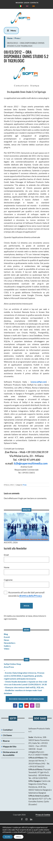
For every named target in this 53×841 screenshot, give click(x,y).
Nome (6, 567)
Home (10, 38)
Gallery (7, 646)
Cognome (8, 580)
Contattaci (7, 730)
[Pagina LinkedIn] (21, 705)
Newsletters (9, 643)
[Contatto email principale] (38, 705)
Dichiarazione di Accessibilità (10, 753)
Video (6, 648)
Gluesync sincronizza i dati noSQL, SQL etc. (24, 687)
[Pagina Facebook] (15, 705)
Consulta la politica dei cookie (39, 832)
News (6, 640)
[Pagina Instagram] (32, 705)
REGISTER (19, 3)
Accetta (7, 837)
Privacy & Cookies (43, 815)
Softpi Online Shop (12, 664)
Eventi (7, 637)
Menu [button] (13, 30)
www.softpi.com (38, 382)
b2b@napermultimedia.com (31, 463)
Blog (6, 634)
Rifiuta (18, 837)
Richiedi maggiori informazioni (26, 699)
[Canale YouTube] (26, 705)
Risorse (6, 741)
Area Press (9, 667)
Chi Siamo (7, 735)
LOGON (26, 3)
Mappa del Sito (9, 746)
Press (17, 38)
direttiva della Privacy (30, 595)
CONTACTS (34, 3)
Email (6, 555)
